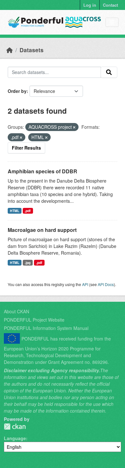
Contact (110, 5)
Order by (17, 91)
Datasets (32, 50)
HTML (14, 210)
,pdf (28, 210)
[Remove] (74, 127)
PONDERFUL (15, 426)
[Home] (9, 50)
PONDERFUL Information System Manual (46, 328)
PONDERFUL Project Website (34, 319)
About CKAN (16, 311)
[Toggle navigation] (112, 22)
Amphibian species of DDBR (42, 171)
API (85, 284)
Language (15, 438)
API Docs (106, 284)
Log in (89, 5)
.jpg (27, 262)
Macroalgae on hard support (42, 230)
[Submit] (109, 72)
